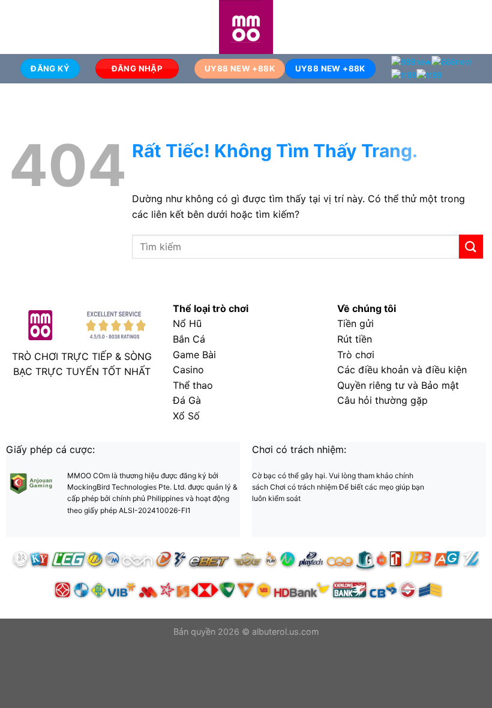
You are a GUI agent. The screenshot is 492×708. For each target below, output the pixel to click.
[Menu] (16, 26)
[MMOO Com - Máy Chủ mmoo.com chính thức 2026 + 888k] (246, 27)
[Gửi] (471, 246)
